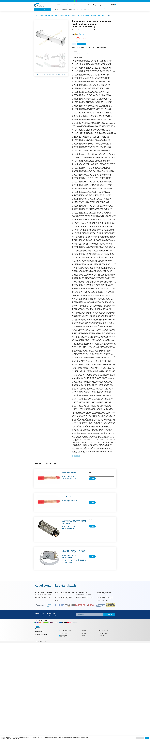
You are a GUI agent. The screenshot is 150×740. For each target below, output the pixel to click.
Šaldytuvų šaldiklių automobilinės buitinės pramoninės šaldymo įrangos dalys (56, 15)
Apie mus (80, 9)
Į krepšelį (81, 44)
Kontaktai (86, 9)
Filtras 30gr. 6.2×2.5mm (69, 472)
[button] (73, 456)
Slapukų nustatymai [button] (139, 737)
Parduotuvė (56, 9)
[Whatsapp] (74, 1)
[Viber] (76, 1)
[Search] (88, 4)
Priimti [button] (147, 737)
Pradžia (36, 15)
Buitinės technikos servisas (68, 9)
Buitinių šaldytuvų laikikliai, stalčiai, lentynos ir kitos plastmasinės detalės (90, 15)
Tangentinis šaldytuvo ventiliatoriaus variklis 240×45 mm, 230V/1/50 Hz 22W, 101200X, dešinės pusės (74, 522)
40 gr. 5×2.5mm (66, 496)
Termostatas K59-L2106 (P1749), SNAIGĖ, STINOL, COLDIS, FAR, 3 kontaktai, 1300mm (74, 551)
